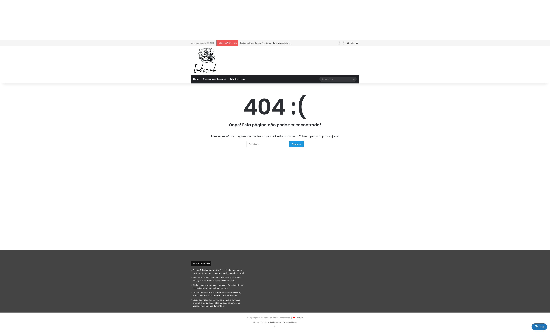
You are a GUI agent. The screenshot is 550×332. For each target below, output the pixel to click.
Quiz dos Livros (237, 79)
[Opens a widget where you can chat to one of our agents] (539, 327)
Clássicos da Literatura (214, 79)
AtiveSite (299, 318)
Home (196, 79)
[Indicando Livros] (205, 60)
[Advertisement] (275, 20)
